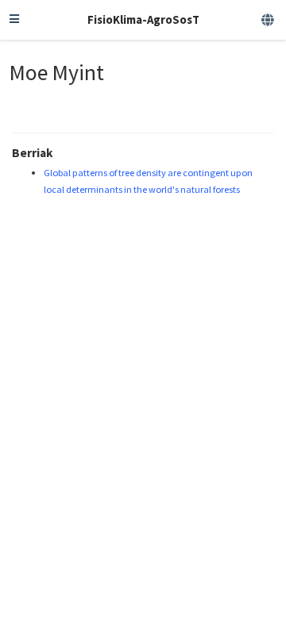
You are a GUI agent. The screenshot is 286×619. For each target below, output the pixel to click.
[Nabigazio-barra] (14, 20)
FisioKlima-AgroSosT (143, 19)
